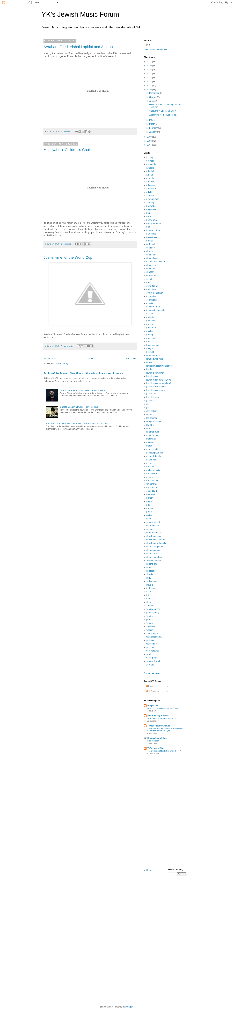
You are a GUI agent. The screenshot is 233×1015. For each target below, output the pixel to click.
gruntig (149, 335)
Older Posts (130, 359)
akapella (150, 178)
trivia (148, 591)
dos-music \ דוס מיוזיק (158, 716)
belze (148, 216)
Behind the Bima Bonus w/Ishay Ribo (162, 708)
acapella (150, 168)
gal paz (149, 324)
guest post (151, 338)
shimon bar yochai (154, 546)
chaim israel (152, 265)
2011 (149, 85)
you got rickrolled (154, 661)
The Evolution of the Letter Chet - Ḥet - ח (164, 751)
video (148, 602)
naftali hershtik (153, 470)
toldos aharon (152, 588)
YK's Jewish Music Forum (80, 14)
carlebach (151, 244)
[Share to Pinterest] (89, 131)
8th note (150, 161)
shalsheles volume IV (156, 543)
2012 (149, 81)
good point (151, 328)
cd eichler (150, 248)
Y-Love (149, 605)
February (153, 128)
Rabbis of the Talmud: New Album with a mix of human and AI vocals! (83, 373)
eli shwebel (151, 300)
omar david (151, 487)
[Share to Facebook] (86, 131)
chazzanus (151, 275)
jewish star (151, 400)
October (153, 97)
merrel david (152, 449)
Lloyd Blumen (152, 435)
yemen (149, 623)
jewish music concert (156, 386)
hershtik (150, 352)
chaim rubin (151, 268)
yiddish (149, 630)
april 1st (150, 181)
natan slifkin (151, 473)
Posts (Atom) (62, 363)
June (151, 101)
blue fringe (151, 234)
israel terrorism (153, 355)
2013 (149, 78)
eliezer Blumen (153, 307)
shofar (149, 567)
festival (149, 314)
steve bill (150, 585)
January (153, 132)
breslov (149, 241)
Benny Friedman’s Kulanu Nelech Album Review (82, 390)
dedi (148, 282)
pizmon (149, 498)
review (149, 515)
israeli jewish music (155, 359)
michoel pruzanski (154, 453)
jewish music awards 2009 (158, 383)
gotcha (149, 331)
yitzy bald (150, 647)
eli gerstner (151, 296)
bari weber (151, 206)
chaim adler (151, 255)
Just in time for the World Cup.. (68, 257)
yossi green (151, 658)
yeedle (149, 616)
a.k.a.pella (151, 164)
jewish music (152, 376)
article (149, 192)
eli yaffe (150, 303)
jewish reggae (152, 397)
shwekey (150, 574)
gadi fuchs (151, 321)
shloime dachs (153, 550)
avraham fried (152, 199)
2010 (149, 89)
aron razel (151, 188)
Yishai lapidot (152, 633)
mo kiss (149, 463)
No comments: (67, 346)
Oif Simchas (151, 484)
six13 (148, 578)
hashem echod (153, 345)
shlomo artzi (152, 553)
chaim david (152, 258)
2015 (149, 70)
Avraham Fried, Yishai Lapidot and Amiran (78, 47)
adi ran (149, 175)
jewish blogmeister (155, 373)
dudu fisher (151, 289)
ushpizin (150, 598)
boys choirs (151, 237)
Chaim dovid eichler (155, 261)
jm (147, 404)
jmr (147, 407)
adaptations (151, 171)
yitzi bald (150, 640)
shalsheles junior (154, 536)
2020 (149, 65)
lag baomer (151, 418)
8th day (149, 157)
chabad (149, 251)
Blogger (129, 1007)
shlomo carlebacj (154, 557)
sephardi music (153, 533)
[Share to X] (83, 131)
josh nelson (151, 411)
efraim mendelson (154, 293)
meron (149, 446)
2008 (149, 141)
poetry (149, 501)
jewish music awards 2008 (158, 380)
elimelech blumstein (155, 310)
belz (148, 213)
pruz (148, 505)
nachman (150, 466)
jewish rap (151, 393)
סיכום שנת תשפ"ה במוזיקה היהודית (161, 718)
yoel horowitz (152, 651)
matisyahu (151, 439)
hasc (148, 341)
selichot (150, 529)
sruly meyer (151, 581)
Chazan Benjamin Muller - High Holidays (79, 407)
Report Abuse (152, 673)
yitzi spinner (151, 644)
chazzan (150, 272)
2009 (149, 137)
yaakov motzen (153, 609)
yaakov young (152, 612)
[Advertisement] (165, 812)
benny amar (151, 220)
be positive (151, 209)
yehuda (149, 619)
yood (148, 654)
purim (149, 512)
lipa (148, 428)
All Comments (154, 691)
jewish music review (155, 390)
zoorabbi (150, 665)
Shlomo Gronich (153, 560)
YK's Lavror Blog (155, 748)
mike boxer (151, 460)
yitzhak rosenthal (154, 637)
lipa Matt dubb (152, 432)
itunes (149, 362)
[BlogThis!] (79, 131)
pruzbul (149, 508)
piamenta (150, 494)
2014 (149, 73)
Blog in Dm (152, 706)
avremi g (150, 202)
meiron (149, 442)
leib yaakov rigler (154, 421)
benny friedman (153, 223)
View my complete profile (155, 49)
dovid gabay (152, 286)
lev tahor (150, 425)
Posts (150, 686)
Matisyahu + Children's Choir (67, 150)
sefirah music (152, 526)
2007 (149, 145)
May (151, 120)
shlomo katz (151, 564)
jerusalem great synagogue (159, 366)
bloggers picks (153, 230)
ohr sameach (152, 480)
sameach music (153, 522)
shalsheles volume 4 (155, 540)
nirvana (149, 477)
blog (148, 227)
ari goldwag (151, 185)
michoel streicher (154, 456)
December (154, 93)
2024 (149, 61)
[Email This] (76, 131)
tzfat (148, 595)
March (152, 124)
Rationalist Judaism (157, 738)
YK (148, 45)
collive (149, 279)
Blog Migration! (153, 741)
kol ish (149, 414)
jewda (149, 369)
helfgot (149, 348)
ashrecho (150, 195)
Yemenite (150, 626)
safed (148, 519)
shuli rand (151, 571)
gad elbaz (151, 317)
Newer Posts (50, 359)
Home (90, 359)
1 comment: (66, 131)
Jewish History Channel (158, 726)
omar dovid (151, 491)
